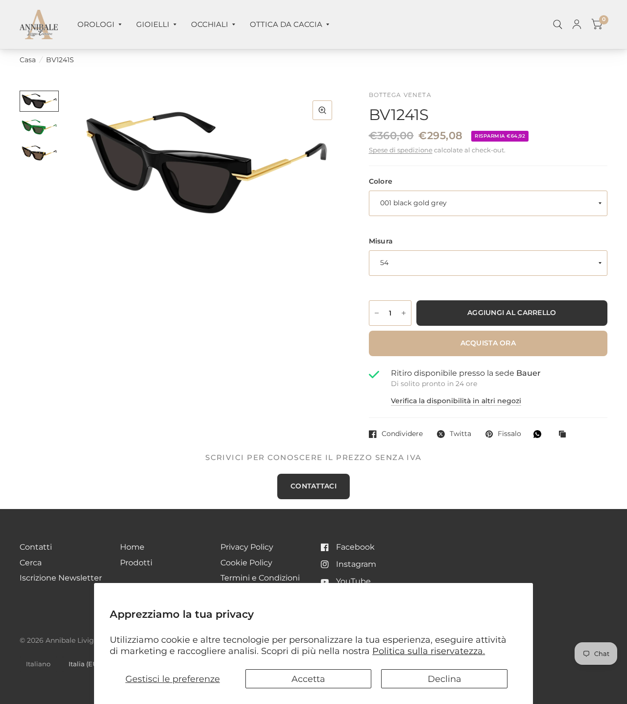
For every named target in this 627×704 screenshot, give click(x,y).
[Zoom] (322, 110)
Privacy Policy (246, 547)
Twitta (460, 433)
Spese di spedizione (401, 150)
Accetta (308, 679)
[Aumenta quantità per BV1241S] (403, 313)
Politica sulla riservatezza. (428, 651)
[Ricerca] (557, 24)
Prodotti (136, 562)
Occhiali (209, 24)
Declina (444, 679)
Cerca (31, 562)
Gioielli (152, 24)
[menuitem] (99, 24)
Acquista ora (488, 343)
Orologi (96, 24)
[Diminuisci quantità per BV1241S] (376, 313)
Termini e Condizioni (260, 578)
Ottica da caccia (286, 24)
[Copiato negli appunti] (564, 434)
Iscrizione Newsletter (61, 578)
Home (132, 547)
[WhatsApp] (539, 434)
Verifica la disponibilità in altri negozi (456, 401)
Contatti (36, 547)
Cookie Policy (246, 562)
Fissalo (509, 433)
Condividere (402, 433)
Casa (28, 60)
